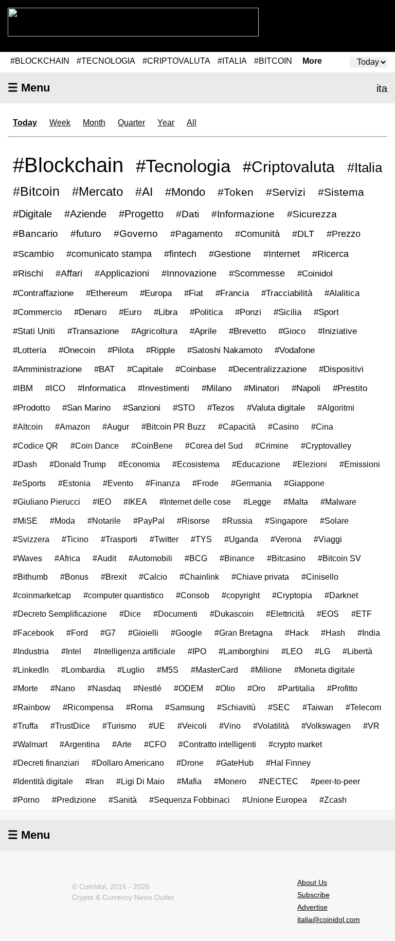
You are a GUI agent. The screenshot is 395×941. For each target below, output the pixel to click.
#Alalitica (342, 293)
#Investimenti (163, 388)
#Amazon (72, 426)
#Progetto (141, 213)
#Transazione (93, 331)
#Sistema (341, 192)
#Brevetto (247, 331)
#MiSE (25, 520)
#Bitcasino (286, 558)
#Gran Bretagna (243, 632)
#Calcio (153, 576)
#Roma (139, 707)
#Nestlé (147, 688)
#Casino (283, 426)
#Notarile (104, 520)
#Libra (165, 312)
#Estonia (74, 483)
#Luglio (131, 669)
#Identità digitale (43, 781)
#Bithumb (30, 576)
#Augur (115, 426)
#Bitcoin (36, 191)
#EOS (328, 613)
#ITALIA (232, 61)
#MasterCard (214, 669)
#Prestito (350, 388)
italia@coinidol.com (328, 919)
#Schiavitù (236, 707)
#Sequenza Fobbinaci (189, 800)
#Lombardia (83, 669)
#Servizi (286, 192)
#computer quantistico (123, 595)
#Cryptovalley (326, 445)
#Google (186, 632)
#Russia (237, 520)
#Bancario (35, 233)
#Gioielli (143, 632)
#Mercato (97, 191)
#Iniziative (337, 331)
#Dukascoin (232, 613)
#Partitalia (296, 688)
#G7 (108, 632)
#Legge (257, 501)
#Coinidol (315, 273)
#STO (184, 408)
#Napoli (306, 388)
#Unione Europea (274, 800)
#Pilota (120, 350)
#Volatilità (271, 725)
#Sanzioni (141, 408)
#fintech (180, 254)
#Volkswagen (326, 725)
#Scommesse (257, 273)
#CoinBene (152, 445)
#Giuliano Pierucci (46, 501)
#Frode (205, 483)
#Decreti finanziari (46, 763)
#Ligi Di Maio (140, 781)
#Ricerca (330, 254)
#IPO (197, 651)
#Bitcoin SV (339, 558)
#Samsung (185, 707)
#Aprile (203, 331)
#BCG (196, 558)
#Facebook (33, 632)
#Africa (67, 558)
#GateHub (235, 763)
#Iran (94, 781)
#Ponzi (248, 312)
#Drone (190, 763)
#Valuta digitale (276, 408)
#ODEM (188, 688)
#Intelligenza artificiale (134, 651)
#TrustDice (70, 725)
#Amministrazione (47, 369)
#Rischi (28, 273)
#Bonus (74, 576)
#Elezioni (310, 464)
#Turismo (119, 725)
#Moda (62, 520)
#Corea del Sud (214, 445)
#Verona (286, 539)
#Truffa (25, 725)
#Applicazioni (122, 273)
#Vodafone (295, 350)
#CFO (155, 744)
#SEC (279, 707)
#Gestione (230, 254)
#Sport (326, 312)
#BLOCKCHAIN (39, 61)
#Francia (232, 293)
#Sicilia (287, 312)
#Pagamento (196, 233)
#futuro (85, 233)
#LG (322, 651)
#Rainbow (31, 707)
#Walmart (30, 744)
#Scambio (33, 254)
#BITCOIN (273, 61)
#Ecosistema (196, 464)
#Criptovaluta (289, 166)
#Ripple (160, 350)
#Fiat (193, 293)
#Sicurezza (312, 214)
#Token (236, 192)
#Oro (256, 688)
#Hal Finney (288, 763)
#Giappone (304, 483)
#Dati (187, 213)
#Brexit (114, 576)
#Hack (297, 632)
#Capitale (145, 369)
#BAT (104, 369)
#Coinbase (195, 369)
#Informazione (243, 213)
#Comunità (257, 234)
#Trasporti (119, 539)
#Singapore (286, 520)
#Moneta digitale (324, 669)
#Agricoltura (154, 331)
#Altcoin (28, 426)
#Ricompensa (88, 707)
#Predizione (74, 800)
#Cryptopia (292, 595)
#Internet (281, 254)
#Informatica (101, 388)
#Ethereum (107, 293)
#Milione (266, 669)
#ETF (361, 613)
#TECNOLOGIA (106, 61)
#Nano (62, 688)
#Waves (27, 558)
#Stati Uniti (34, 331)
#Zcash (333, 800)
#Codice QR (35, 445)
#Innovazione (189, 273)
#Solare (334, 520)
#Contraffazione (43, 293)
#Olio (225, 688)
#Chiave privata (260, 576)
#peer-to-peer (335, 781)
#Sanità (123, 800)
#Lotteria (29, 350)
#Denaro (90, 312)
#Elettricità (285, 613)
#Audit (104, 558)
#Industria (31, 651)
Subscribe (313, 895)
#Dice (130, 613)
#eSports (29, 483)
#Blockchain (68, 165)
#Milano (216, 388)
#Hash (333, 632)
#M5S (167, 669)
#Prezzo (344, 234)
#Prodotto (31, 408)
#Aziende (85, 213)
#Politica (206, 312)
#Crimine (272, 445)
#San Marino (86, 408)
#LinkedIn (31, 669)
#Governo (136, 233)
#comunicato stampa (109, 254)
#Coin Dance (94, 445)
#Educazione (256, 464)
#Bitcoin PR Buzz (173, 426)
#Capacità (237, 426)
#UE (157, 725)
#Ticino (75, 539)
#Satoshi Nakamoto (224, 350)
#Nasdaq (104, 688)
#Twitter (164, 539)
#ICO (55, 388)
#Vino (230, 725)
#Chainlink (199, 576)
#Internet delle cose (195, 501)
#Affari (69, 273)
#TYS (201, 539)
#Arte (122, 744)
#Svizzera (31, 539)
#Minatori (261, 388)
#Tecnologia (183, 166)
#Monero (230, 781)
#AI (144, 191)
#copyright (241, 595)
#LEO (291, 651)
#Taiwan (317, 707)
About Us (312, 882)
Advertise (312, 907)
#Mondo (185, 192)
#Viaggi (328, 539)
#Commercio (37, 312)
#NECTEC (278, 781)
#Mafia (189, 781)
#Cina (322, 426)
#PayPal (149, 520)
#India (368, 632)
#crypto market (295, 744)
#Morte (25, 688)
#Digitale (32, 213)
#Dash (25, 464)
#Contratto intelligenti (217, 744)
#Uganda (241, 539)
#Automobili (150, 558)
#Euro (130, 312)
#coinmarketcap (42, 595)
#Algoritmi (335, 407)
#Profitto (342, 688)
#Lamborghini (244, 651)
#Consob (192, 595)
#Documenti (175, 613)
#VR (371, 725)
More (312, 61)
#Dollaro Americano (128, 763)
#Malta (295, 501)
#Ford (77, 632)
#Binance (237, 558)
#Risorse (193, 520)
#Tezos (221, 408)
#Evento (118, 483)
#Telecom (363, 707)
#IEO (102, 501)
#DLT (303, 234)
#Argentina (80, 744)
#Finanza (163, 483)
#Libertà (357, 651)
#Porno (26, 800)
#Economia (139, 464)
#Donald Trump (77, 464)
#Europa (156, 293)
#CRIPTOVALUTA (176, 61)
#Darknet (341, 595)
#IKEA (135, 501)
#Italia (364, 167)
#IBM (23, 388)
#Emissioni (359, 464)
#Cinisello (319, 576)
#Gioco (292, 331)
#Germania (251, 483)
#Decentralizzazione (267, 369)
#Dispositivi (341, 369)
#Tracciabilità (286, 293)
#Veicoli (192, 725)
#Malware (338, 501)
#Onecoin (77, 350)
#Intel (71, 651)
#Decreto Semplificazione (60, 613)
